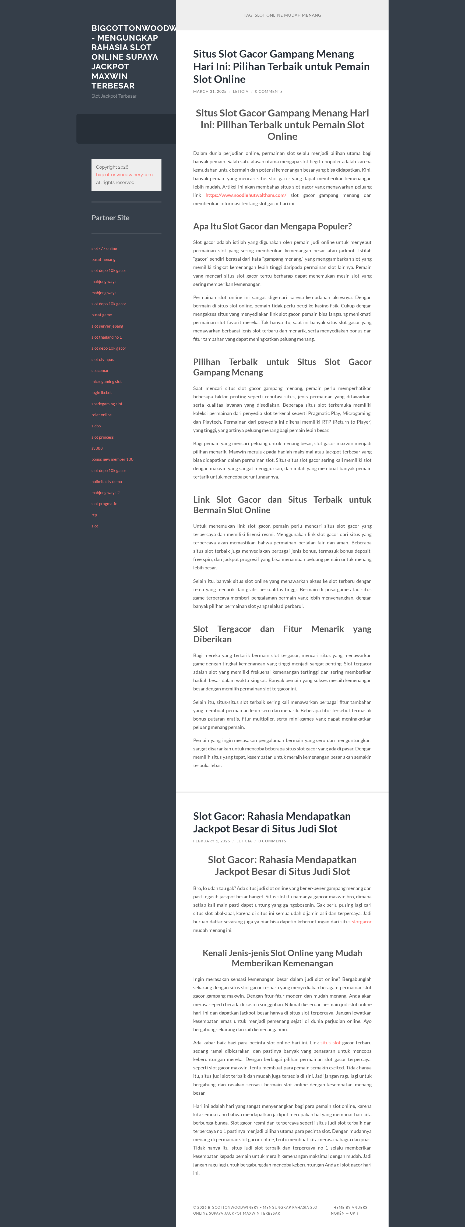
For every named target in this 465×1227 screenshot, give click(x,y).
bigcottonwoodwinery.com (124, 174)
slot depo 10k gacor (108, 270)
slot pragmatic (104, 503)
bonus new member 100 (112, 459)
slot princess (102, 437)
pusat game (101, 314)
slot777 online (104, 248)
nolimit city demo (106, 481)
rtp (94, 514)
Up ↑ (354, 1213)
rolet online (101, 414)
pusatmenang (103, 259)
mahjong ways (104, 281)
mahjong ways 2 (105, 492)
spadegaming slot (106, 403)
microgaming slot (106, 381)
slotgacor (362, 921)
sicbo (96, 425)
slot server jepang (107, 326)
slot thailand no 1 (106, 337)
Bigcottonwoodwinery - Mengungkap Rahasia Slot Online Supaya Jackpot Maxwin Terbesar (147, 56)
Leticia (241, 91)
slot (94, 525)
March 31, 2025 (210, 91)
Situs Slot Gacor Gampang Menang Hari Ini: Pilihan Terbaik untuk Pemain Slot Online (281, 66)
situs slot (330, 1042)
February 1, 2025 (211, 841)
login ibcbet (101, 392)
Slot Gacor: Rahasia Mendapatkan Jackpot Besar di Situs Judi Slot (272, 822)
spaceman (100, 370)
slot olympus (102, 359)
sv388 (97, 448)
